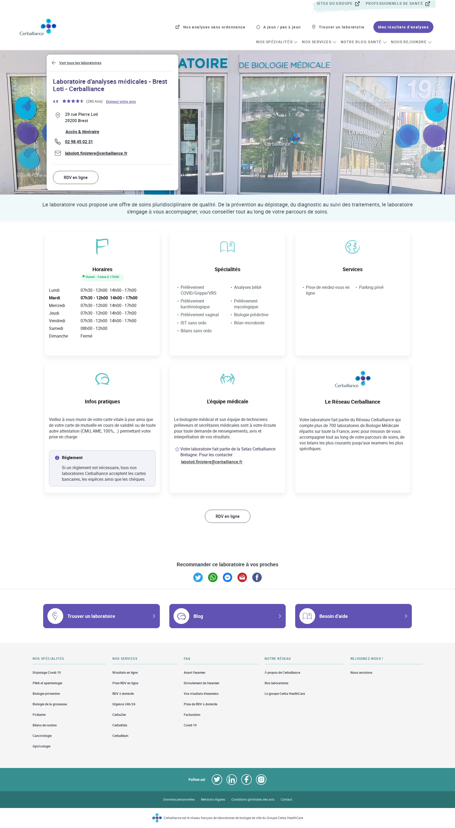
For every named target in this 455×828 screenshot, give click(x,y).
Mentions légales (213, 799)
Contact (286, 799)
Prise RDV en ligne (125, 683)
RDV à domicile (123, 694)
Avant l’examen (194, 672)
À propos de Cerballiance (282, 672)
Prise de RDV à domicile (200, 704)
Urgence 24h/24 (123, 704)
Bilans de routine (45, 725)
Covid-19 (190, 725)
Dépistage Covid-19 (47, 672)
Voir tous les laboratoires (80, 62)
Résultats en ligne (125, 672)
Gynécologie (41, 746)
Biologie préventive (46, 694)
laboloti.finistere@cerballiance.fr (96, 153)
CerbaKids (119, 725)
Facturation (192, 715)
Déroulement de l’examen (201, 683)
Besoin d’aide (333, 616)
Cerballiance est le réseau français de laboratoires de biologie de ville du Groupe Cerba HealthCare (233, 818)
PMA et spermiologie (47, 683)
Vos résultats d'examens (201, 694)
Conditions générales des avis (252, 799)
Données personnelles (179, 799)
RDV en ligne (76, 177)
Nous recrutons (361, 672)
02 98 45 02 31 (79, 142)
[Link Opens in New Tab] (198, 577)
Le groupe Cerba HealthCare (285, 694)
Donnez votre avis (121, 101)
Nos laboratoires (276, 683)
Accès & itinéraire (82, 132)
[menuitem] (340, 3)
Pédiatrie (39, 715)
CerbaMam (120, 736)
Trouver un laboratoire (91, 616)
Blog (198, 616)
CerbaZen (119, 715)
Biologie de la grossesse (50, 704)
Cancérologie (42, 736)
